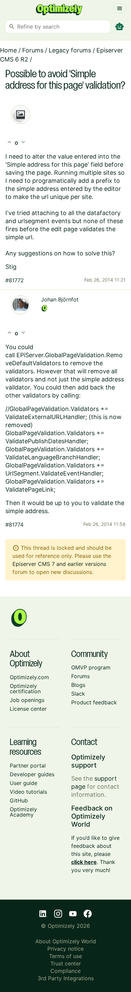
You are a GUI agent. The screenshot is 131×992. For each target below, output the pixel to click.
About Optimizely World (65, 941)
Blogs (78, 684)
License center (28, 708)
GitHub (19, 800)
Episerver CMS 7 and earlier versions (59, 564)
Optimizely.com (29, 677)
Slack (78, 693)
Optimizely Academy (23, 812)
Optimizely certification (25, 689)
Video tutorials (28, 791)
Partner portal (28, 765)
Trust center (65, 963)
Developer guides (32, 774)
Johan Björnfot (60, 299)
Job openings (27, 700)
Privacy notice (65, 948)
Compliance (65, 970)
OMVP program (91, 667)
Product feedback (94, 702)
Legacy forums (70, 50)
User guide (23, 783)
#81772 (14, 280)
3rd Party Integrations (66, 978)
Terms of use (65, 956)
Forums (32, 50)
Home (8, 50)
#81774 (14, 524)
